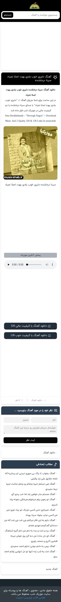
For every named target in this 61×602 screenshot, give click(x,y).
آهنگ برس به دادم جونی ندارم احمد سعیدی (33, 546)
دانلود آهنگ (36, 400)
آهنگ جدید (51, 569)
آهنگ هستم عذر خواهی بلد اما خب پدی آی (33, 494)
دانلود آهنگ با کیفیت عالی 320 (29, 326)
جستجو (8, 15)
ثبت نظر (30, 440)
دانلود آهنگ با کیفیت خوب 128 (29, 335)
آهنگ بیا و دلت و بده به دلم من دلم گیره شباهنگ (30, 530)
